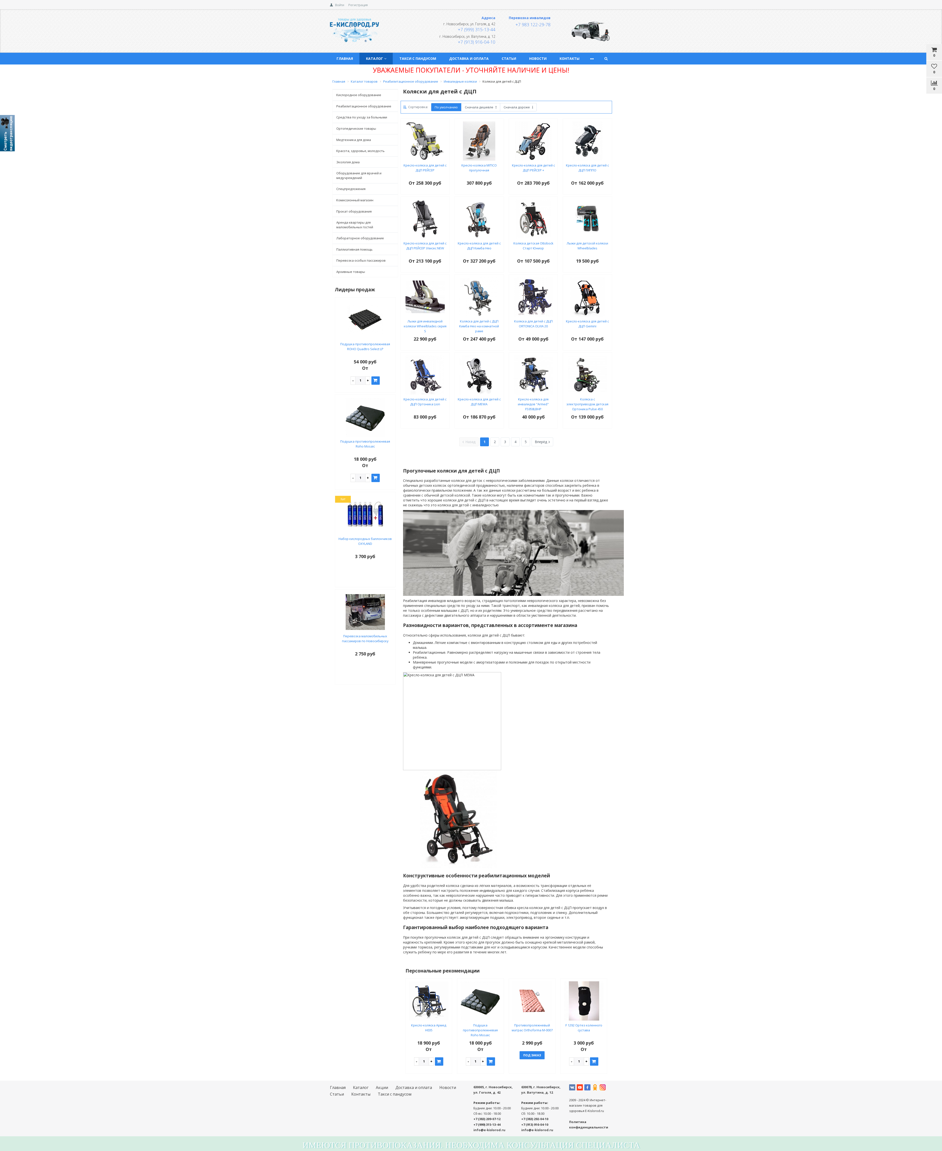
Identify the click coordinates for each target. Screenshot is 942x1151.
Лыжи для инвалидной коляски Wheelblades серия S (425, 326)
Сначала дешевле (479, 107)
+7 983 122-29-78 (532, 24)
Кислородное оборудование (358, 95)
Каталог (374, 58)
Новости (538, 58)
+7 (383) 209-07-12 (486, 1119)
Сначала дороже (517, 107)
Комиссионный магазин (354, 200)
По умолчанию (446, 107)
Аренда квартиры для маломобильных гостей (354, 224)
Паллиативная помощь (354, 249)
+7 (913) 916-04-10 (476, 42)
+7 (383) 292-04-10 (534, 1119)
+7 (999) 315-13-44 (476, 29)
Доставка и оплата (469, 58)
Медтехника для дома (353, 140)
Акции (382, 1087)
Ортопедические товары (356, 128)
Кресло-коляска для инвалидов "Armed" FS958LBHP (533, 404)
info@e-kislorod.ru (489, 1130)
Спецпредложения (351, 189)
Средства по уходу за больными (361, 117)
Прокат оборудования (354, 211)
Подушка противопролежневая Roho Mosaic (480, 1030)
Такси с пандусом (417, 58)
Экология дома (348, 162)
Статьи (509, 58)
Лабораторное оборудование (360, 238)
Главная (345, 58)
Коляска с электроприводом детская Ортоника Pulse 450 (587, 404)
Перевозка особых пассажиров (361, 260)
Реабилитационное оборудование (363, 106)
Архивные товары (350, 271)
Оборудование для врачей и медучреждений (358, 175)
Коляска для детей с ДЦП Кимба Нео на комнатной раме (479, 326)
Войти (339, 5)
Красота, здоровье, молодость (360, 151)
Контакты (569, 58)
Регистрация (358, 5)
